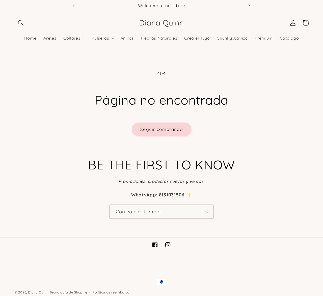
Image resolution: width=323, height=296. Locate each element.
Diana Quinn (38, 292)
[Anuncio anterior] (73, 5)
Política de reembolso (111, 292)
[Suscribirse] (206, 211)
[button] (21, 22)
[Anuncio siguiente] (249, 5)
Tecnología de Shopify (68, 292)
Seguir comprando (161, 129)
